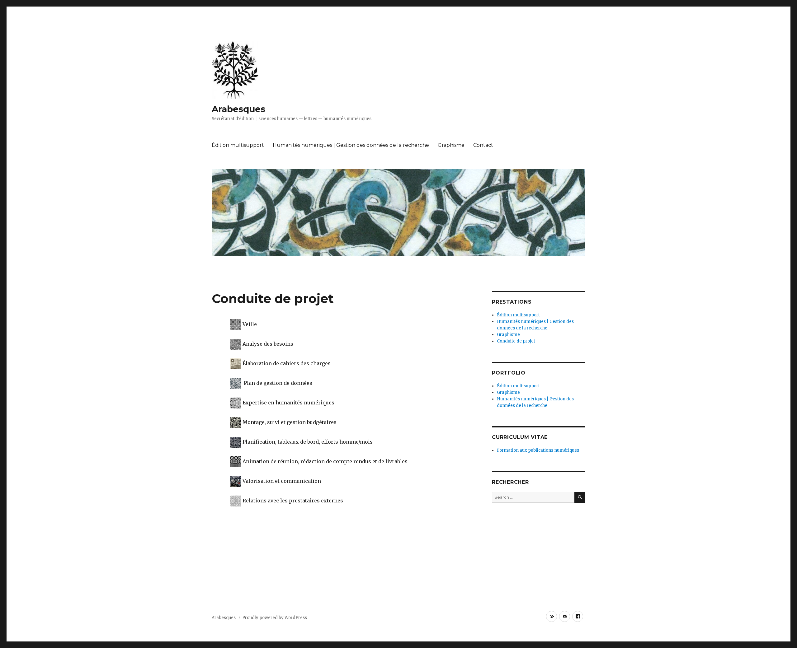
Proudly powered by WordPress (274, 617)
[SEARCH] (579, 497)
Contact (483, 145)
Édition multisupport (238, 145)
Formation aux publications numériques (538, 450)
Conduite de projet (516, 341)
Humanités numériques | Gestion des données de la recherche (351, 145)
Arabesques (238, 109)
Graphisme (451, 145)
